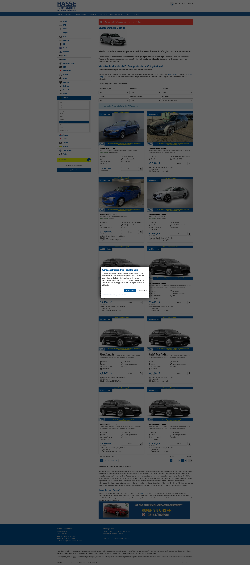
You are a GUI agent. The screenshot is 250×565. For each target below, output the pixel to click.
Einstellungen (142, 290)
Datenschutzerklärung (109, 295)
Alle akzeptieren (130, 290)
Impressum (123, 295)
